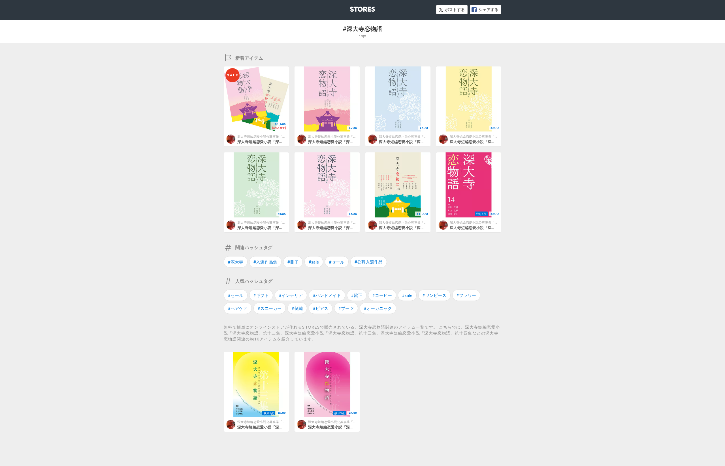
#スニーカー (270, 308)
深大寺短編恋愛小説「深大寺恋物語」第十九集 (419, 141)
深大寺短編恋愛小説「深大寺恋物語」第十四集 (489, 227)
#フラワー (466, 295)
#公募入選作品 (369, 261)
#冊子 (292, 261)
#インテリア (291, 295)
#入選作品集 (265, 261)
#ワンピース (434, 295)
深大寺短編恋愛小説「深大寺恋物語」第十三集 (277, 427)
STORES (353, 7)
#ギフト (261, 295)
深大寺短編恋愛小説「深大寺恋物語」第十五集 (419, 227)
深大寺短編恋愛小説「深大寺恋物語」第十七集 (277, 227)
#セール (336, 261)
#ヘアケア (238, 308)
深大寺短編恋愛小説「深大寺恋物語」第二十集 (348, 141)
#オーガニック (378, 308)
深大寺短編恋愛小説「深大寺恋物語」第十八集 (489, 141)
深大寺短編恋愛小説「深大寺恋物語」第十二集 (348, 427)
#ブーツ (346, 308)
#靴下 (356, 295)
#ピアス (320, 308)
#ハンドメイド (327, 295)
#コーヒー (382, 295)
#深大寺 (235, 261)
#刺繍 (297, 308)
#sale (314, 261)
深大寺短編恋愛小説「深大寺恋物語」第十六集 (348, 227)
